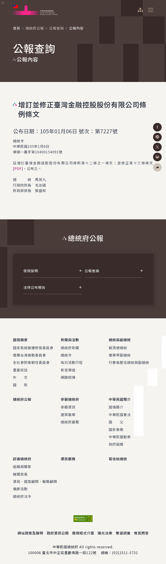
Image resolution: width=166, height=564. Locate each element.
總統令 (66, 355)
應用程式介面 (83, 533)
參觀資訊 (68, 407)
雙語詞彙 (123, 533)
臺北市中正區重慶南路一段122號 (69, 552)
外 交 (20, 377)
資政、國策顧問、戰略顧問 (35, 481)
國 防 (20, 384)
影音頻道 (68, 369)
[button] (157, 167)
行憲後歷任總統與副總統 (129, 362)
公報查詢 (56, 28)
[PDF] (18, 168)
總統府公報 (35, 28)
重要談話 (20, 369)
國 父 (116, 421)
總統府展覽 (70, 421)
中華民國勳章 (120, 436)
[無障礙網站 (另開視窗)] (83, 518)
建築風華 (68, 414)
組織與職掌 (22, 466)
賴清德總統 (118, 347)
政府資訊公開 (58, 533)
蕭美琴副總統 (120, 355)
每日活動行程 (72, 362)
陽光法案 (105, 533)
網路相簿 (68, 377)
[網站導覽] (140, 10)
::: (3, 2)
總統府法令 (22, 496)
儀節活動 (20, 488)
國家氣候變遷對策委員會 (33, 347)
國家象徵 (116, 429)
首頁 (16, 28)
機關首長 (20, 474)
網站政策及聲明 (30, 533)
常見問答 (141, 533)
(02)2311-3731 (125, 552)
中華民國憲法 (120, 414)
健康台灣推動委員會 (29, 355)
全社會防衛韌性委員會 (31, 362)
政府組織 (116, 444)
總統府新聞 (70, 347)
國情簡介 (116, 407)
